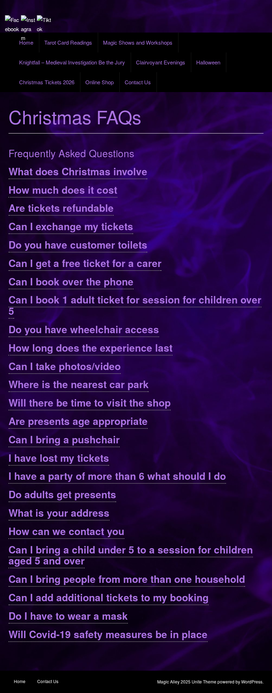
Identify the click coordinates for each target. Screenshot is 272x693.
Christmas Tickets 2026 (46, 82)
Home (26, 42)
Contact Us (138, 82)
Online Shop (99, 82)
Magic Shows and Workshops (137, 42)
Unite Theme (204, 681)
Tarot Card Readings (68, 42)
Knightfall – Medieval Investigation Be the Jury (72, 62)
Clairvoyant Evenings (160, 62)
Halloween (208, 62)
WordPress (251, 681)
